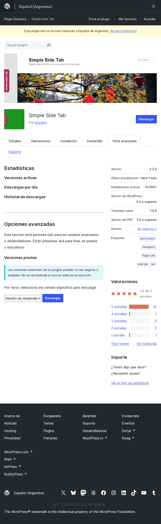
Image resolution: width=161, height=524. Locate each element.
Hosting (10, 431)
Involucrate (130, 416)
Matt (10, 459)
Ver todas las (146, 344)
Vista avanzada (124, 141)
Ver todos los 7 (147, 228)
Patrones (50, 438)
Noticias (10, 423)
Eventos (128, 423)
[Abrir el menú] (154, 6)
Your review (120, 344)
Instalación (68, 141)
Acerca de (12, 416)
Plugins (48, 431)
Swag (128, 438)
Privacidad (12, 438)
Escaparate (52, 416)
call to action (147, 238)
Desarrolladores (95, 431)
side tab (143, 264)
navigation (148, 246)
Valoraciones (41, 141)
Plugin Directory (15, 19)
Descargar (146, 119)
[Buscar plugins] (48, 45)
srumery (41, 122)
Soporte (14, 152)
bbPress (12, 466)
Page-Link (148, 255)
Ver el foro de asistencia (130, 383)
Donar (128, 431)
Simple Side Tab (47, 115)
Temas (48, 423)
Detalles (15, 141)
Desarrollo (95, 141)
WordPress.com (18, 452)
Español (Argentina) (29, 493)
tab (153, 264)
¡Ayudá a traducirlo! (123, 31)
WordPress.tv (95, 438)
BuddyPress (15, 474)
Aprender (89, 416)
